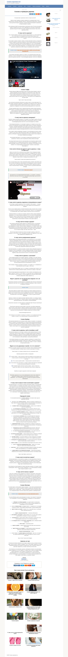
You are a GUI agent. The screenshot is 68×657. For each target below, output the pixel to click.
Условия (29, 6)
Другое (47, 6)
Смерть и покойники (36, 6)
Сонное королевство (14, 2)
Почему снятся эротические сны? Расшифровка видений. (53, 24)
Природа (9, 6)
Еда (24, 6)
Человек (14, 6)
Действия (20, 6)
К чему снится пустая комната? (56, 19)
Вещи (43, 6)
